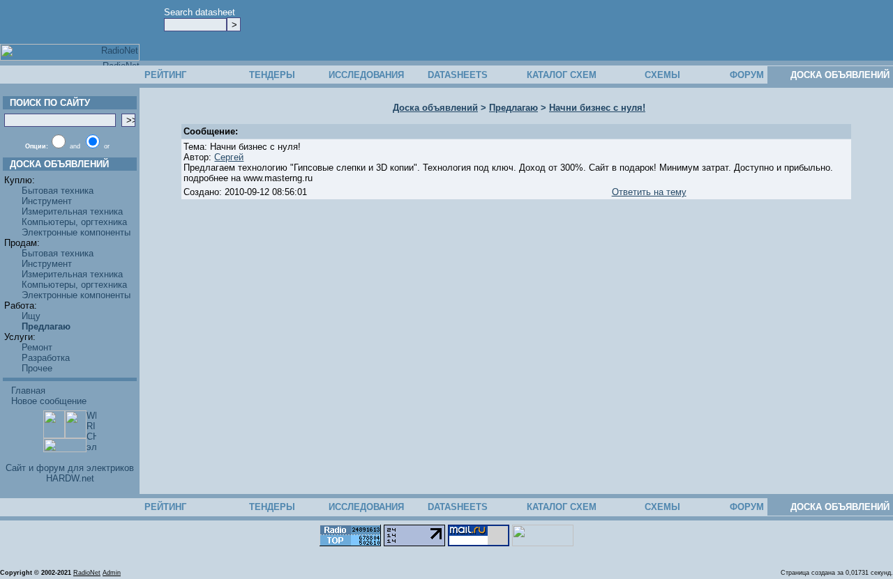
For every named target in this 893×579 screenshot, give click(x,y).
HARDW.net (70, 478)
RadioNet (86, 572)
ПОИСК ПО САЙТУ (47, 103)
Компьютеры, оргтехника (74, 222)
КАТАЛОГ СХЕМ (561, 75)
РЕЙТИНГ (165, 75)
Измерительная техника (72, 211)
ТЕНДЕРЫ (272, 75)
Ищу (31, 316)
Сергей (228, 157)
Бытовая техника (57, 190)
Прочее (37, 368)
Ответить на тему (649, 192)
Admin (112, 572)
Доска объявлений (435, 107)
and (75, 146)
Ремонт (37, 347)
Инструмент (47, 201)
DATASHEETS (458, 75)
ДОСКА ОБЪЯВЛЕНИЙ (840, 75)
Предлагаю (513, 107)
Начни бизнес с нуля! (597, 107)
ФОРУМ (747, 75)
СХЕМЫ (662, 75)
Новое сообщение (49, 401)
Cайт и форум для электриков (70, 468)
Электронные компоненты (76, 232)
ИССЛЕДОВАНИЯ (366, 75)
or (107, 146)
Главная (28, 390)
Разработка (46, 358)
